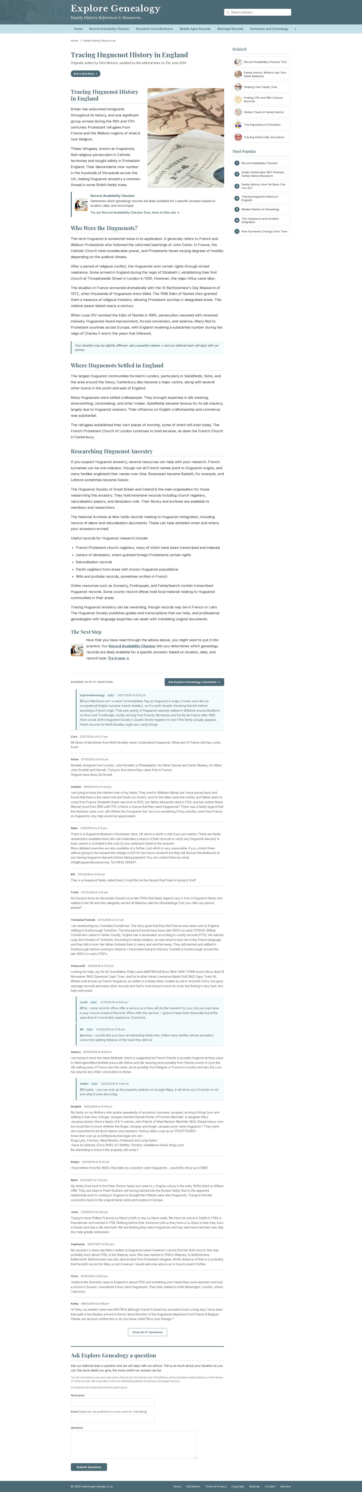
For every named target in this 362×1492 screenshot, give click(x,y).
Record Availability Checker (109, 29)
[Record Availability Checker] (77, 651)
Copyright (237, 1486)
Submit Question (89, 1467)
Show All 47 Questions (147, 1332)
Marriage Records (230, 29)
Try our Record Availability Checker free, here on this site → (135, 212)
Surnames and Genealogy (269, 29)
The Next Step (86, 632)
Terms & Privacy (215, 1486)
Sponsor (285, 1486)
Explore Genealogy (115, 8)
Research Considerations (154, 29)
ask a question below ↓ (146, 345)
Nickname (78, 1395)
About (177, 1486)
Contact (270, 1486)
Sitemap (254, 1486)
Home (78, 29)
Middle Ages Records (195, 29)
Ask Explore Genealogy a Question (192, 682)
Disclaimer (193, 1486)
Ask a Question (84, 73)
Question (77, 1427)
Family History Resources (99, 40)
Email (109, 1411)
